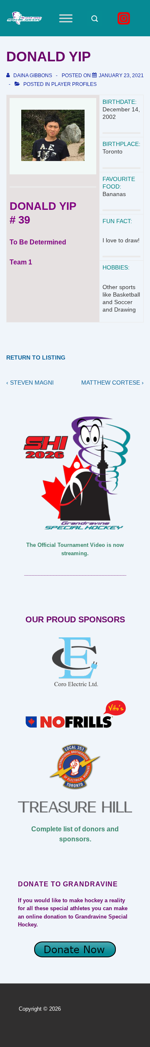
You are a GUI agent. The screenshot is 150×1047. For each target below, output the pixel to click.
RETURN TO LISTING (35, 357)
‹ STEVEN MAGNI (30, 382)
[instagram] (125, 18)
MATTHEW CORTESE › (112, 382)
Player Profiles (74, 84)
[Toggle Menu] (65, 18)
